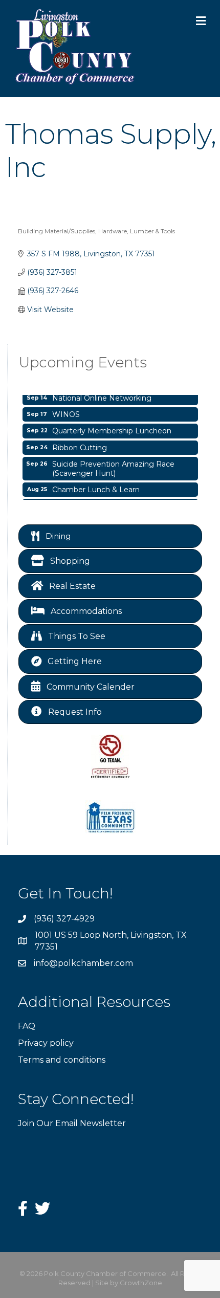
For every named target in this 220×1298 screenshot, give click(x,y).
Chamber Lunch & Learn (96, 486)
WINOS (66, 411)
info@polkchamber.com (83, 963)
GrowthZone (141, 1283)
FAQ (26, 1026)
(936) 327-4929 (64, 918)
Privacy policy (46, 1043)
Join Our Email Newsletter (72, 1123)
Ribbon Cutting (79, 444)
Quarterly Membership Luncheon (111, 427)
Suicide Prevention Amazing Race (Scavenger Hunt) (113, 465)
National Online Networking (101, 395)
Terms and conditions (61, 1060)
